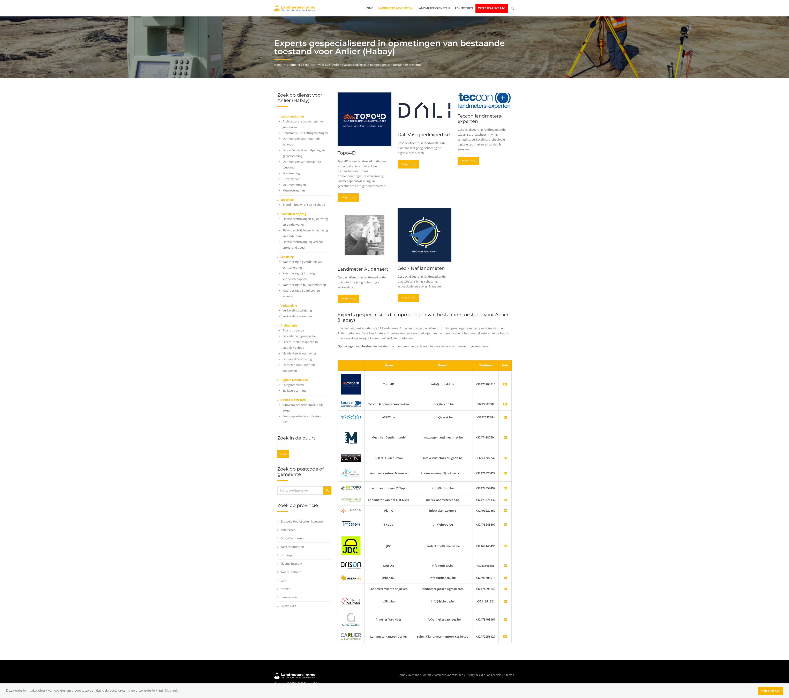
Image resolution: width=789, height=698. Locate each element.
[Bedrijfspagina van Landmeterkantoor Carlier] (351, 636)
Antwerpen (288, 530)
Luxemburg (288, 606)
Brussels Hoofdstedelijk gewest (301, 521)
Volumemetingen (294, 185)
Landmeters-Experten (395, 8)
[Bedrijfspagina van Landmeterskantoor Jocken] (505, 589)
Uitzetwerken (292, 179)
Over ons (413, 675)
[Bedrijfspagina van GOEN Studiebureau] (505, 458)
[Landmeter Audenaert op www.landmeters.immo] (364, 235)
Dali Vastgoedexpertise (424, 134)
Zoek (283, 454)
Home (369, 8)
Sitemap (509, 675)
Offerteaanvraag (491, 8)
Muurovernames (294, 190)
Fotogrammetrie (294, 385)
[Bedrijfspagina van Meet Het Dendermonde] (505, 437)
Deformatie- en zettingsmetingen (305, 133)
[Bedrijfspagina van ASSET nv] (505, 417)
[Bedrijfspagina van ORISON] (505, 566)
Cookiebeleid (493, 675)
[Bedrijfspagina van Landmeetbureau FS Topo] (505, 488)
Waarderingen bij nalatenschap (304, 285)
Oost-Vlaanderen (292, 538)
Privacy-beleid (474, 675)
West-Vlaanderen (292, 547)
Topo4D (347, 153)
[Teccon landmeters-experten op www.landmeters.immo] (484, 101)
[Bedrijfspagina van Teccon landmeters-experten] (351, 404)
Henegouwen (289, 597)
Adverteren (464, 8)
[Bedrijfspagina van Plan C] (505, 510)
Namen (285, 589)
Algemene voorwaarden (448, 675)
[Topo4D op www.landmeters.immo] (364, 119)
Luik (283, 580)
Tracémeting (291, 173)
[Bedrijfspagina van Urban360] (505, 578)
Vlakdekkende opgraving (299, 353)
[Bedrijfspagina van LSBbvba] (505, 601)
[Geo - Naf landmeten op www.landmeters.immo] (424, 234)
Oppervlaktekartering (297, 359)
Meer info (348, 197)
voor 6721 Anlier (329, 65)
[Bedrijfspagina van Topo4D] (351, 384)
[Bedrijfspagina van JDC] (505, 546)
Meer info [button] (172, 690)
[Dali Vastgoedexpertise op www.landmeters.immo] (424, 110)
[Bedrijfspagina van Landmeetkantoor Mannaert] (505, 473)
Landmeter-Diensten (434, 8)
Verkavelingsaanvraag (298, 316)
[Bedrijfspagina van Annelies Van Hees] (505, 619)
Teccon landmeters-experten (480, 118)
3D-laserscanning (295, 390)
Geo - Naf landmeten (421, 268)
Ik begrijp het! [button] (770, 690)
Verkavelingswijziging (297, 310)
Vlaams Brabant (291, 563)
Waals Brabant (290, 572)
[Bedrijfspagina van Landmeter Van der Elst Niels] (505, 500)
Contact (426, 675)
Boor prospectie (293, 330)
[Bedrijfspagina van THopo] (505, 524)
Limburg (286, 555)
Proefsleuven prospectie (299, 336)
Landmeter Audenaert (363, 269)
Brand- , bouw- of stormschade (304, 205)
